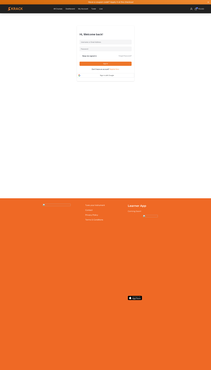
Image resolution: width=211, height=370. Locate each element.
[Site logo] (15, 9)
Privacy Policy (91, 215)
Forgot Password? (125, 56)
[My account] (191, 9)
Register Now (114, 69)
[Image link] (57, 287)
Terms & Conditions (94, 220)
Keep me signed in (89, 56)
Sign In (105, 64)
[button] (105, 75)
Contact (89, 210)
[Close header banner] (208, 2)
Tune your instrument (95, 205)
